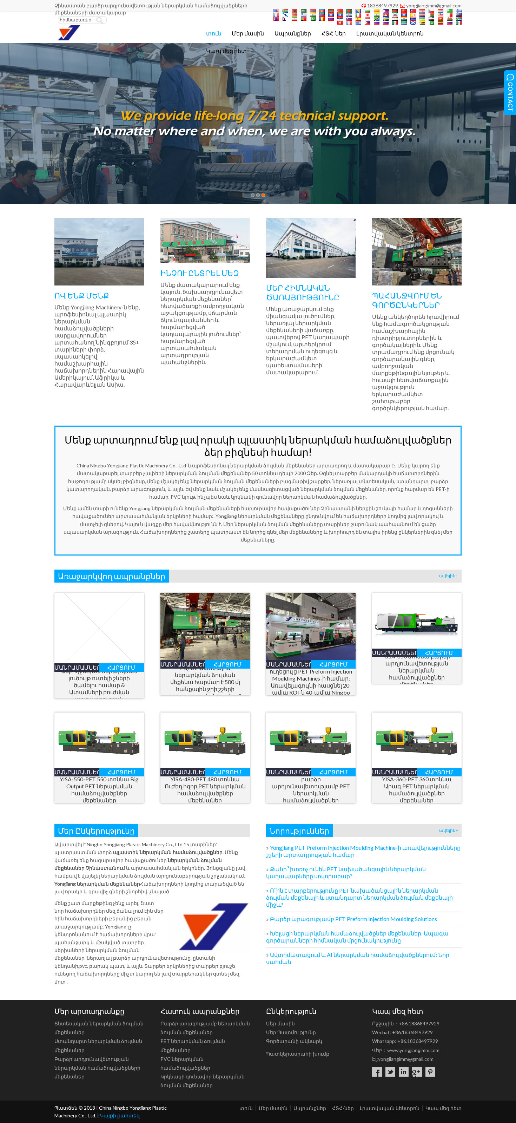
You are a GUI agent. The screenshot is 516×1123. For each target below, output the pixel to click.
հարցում (121, 667)
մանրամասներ (76, 667)
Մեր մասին (248, 33)
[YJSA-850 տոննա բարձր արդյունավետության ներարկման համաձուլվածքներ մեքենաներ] (417, 646)
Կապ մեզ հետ (226, 50)
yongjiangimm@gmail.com (434, 5)
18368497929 (382, 5)
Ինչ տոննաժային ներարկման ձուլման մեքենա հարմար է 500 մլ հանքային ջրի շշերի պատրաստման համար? (205, 681)
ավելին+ (448, 575)
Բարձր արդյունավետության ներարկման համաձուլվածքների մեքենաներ (97, 1067)
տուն (213, 33)
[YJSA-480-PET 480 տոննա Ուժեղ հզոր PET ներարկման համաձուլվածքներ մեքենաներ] (205, 765)
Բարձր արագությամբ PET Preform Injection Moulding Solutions (353, 918)
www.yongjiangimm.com (413, 1050)
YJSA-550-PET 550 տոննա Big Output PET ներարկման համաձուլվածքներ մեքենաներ (99, 789)
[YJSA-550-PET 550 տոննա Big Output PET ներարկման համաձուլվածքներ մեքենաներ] (99, 765)
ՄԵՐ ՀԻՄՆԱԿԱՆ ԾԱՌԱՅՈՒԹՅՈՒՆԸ (302, 292)
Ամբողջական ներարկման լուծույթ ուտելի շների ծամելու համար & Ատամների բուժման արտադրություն (99, 685)
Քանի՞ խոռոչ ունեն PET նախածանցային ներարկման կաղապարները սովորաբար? (346, 872)
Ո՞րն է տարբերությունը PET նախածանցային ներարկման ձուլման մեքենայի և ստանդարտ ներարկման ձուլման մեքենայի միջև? (359, 897)
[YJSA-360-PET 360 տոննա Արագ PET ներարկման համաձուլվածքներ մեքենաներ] (417, 765)
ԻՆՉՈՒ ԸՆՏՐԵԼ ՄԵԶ (199, 273)
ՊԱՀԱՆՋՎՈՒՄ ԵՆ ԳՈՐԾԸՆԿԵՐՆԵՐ (407, 300)
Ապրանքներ (292, 33)
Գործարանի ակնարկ (294, 1041)
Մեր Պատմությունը (291, 1032)
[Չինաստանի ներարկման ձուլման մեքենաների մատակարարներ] (67, 39)
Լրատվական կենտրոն (390, 33)
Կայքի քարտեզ (120, 1115)
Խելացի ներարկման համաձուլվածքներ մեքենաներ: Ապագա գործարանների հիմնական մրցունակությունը (357, 937)
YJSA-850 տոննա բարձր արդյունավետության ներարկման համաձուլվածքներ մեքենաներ (416, 670)
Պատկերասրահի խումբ (297, 1054)
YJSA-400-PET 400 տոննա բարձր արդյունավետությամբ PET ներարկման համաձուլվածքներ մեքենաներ (311, 789)
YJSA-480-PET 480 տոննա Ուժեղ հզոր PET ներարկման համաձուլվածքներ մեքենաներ (205, 789)
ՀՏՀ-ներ (334, 33)
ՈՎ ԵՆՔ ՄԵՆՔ (81, 295)
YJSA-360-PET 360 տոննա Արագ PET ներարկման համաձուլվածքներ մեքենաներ (416, 789)
